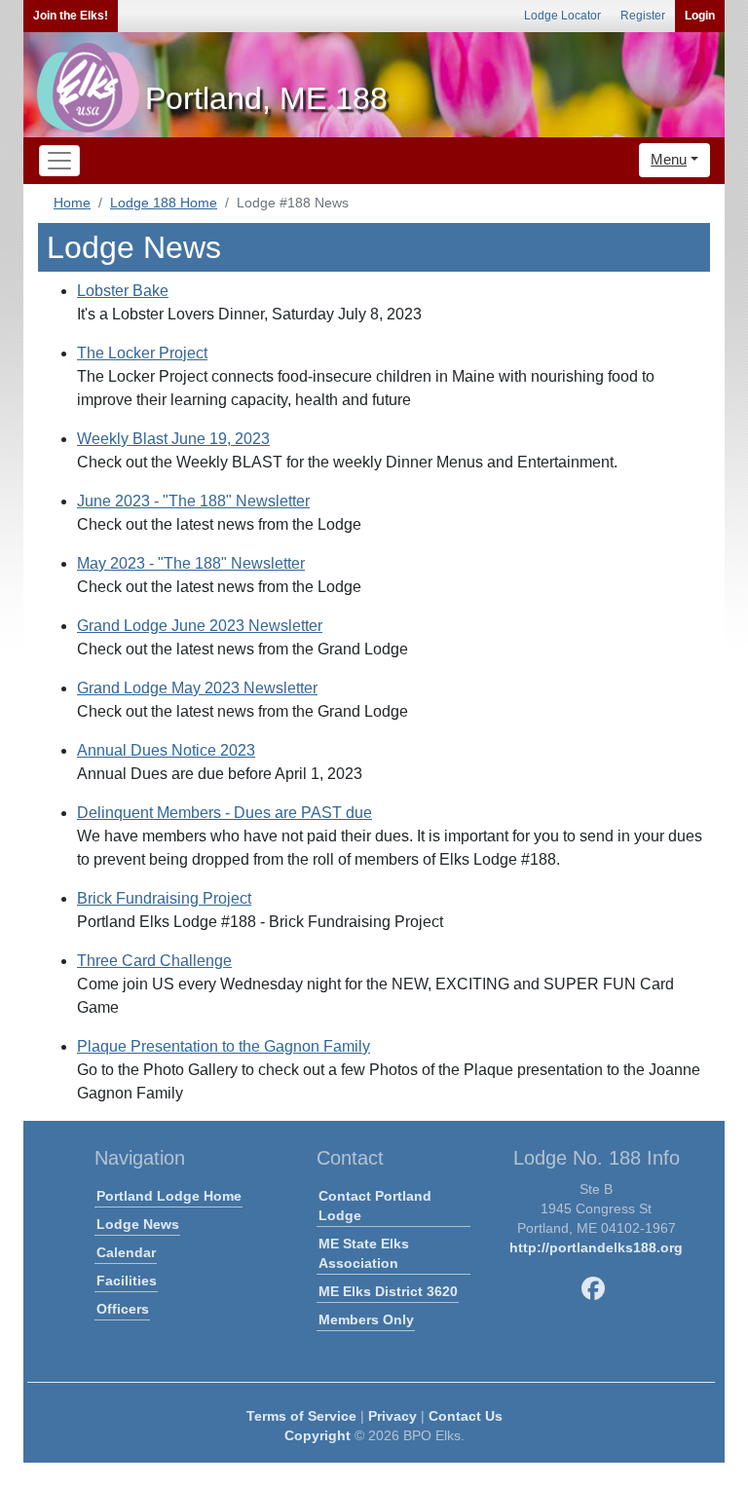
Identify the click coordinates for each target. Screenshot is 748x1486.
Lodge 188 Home (163, 202)
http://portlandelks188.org (596, 1247)
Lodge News (137, 1224)
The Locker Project (142, 353)
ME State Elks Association (363, 1253)
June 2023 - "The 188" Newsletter (193, 501)
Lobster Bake (122, 290)
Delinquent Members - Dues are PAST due (224, 812)
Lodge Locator (562, 15)
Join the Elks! (70, 15)
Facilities (126, 1280)
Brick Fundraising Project (164, 898)
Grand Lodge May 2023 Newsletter (197, 688)
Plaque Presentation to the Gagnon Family (223, 1046)
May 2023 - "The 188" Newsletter (191, 563)
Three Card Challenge (154, 960)
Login (700, 15)
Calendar (126, 1252)
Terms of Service (301, 1416)
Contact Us (466, 1416)
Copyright (317, 1435)
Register (642, 15)
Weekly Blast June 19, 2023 (173, 438)
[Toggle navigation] (59, 160)
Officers (122, 1309)
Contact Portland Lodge (374, 1205)
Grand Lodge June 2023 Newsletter (199, 625)
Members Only (366, 1319)
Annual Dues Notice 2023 (166, 750)
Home (72, 202)
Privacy (392, 1416)
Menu (669, 159)
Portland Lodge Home (169, 1196)
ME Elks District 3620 (388, 1291)
